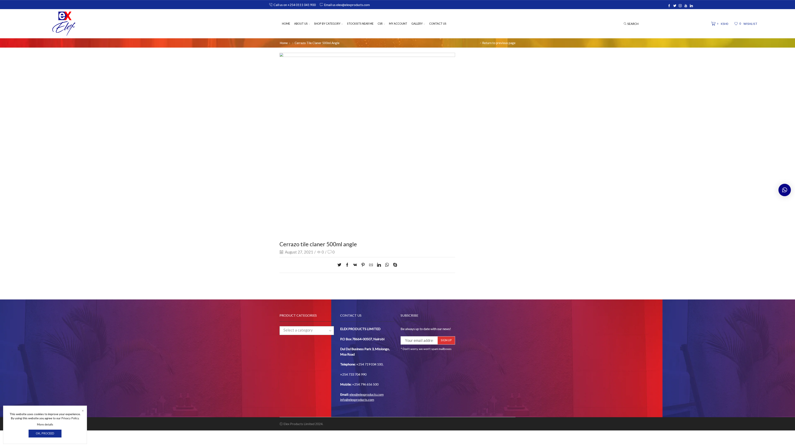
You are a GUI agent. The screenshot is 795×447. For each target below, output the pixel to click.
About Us (301, 23)
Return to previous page (499, 43)
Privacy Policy (70, 418)
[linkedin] (379, 265)
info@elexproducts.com (357, 399)
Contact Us (437, 23)
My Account (398, 23)
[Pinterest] (363, 265)
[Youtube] (685, 5)
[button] (784, 190)
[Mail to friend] (371, 265)
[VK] (355, 265)
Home (286, 23)
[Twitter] (674, 5)
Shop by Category (327, 23)
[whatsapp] (387, 265)
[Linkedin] (691, 5)
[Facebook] (669, 5)
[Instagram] (680, 5)
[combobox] (306, 330)
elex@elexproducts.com (366, 394)
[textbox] (303, 330)
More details (45, 424)
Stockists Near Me (360, 23)
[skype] (394, 265)
